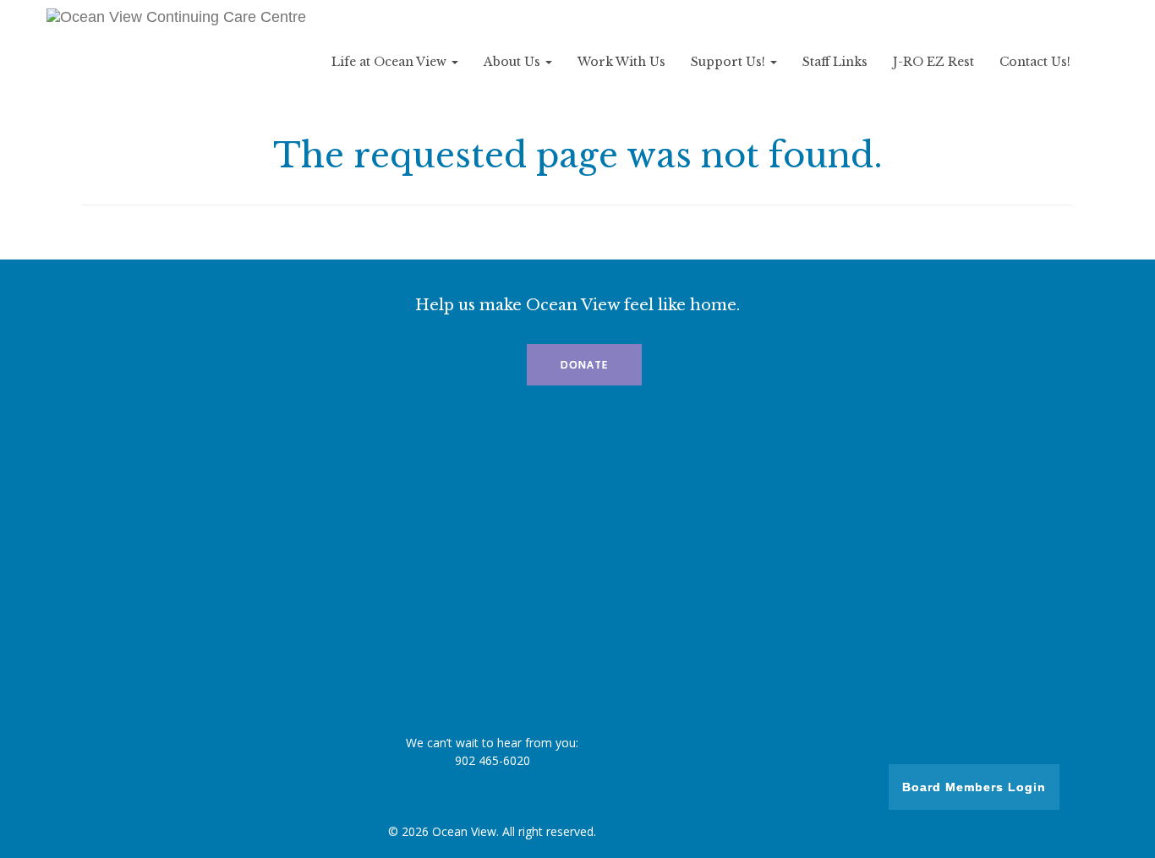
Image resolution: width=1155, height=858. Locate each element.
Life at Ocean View (390, 61)
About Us (514, 61)
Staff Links (835, 61)
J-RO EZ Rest (933, 61)
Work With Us (621, 61)
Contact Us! (1034, 61)
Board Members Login (974, 787)
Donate (584, 365)
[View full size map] (577, 565)
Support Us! (730, 61)
